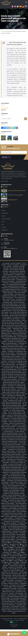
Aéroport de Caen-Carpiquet (15, 195)
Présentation (5, 213)
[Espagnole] (20, 6)
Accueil (3, 31)
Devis (3, 222)
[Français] (12, 6)
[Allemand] (23, 6)
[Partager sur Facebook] (4, 181)
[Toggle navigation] (26, 2)
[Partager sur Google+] (6, 181)
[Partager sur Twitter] (2, 181)
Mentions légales (14, 625)
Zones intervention (6, 219)
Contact (4, 227)
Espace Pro (14, 626)
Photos (3, 216)
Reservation (4, 230)
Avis (3, 224)
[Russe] (26, 6)
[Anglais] (15, 6)
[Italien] (18, 6)
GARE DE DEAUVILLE (12, 199)
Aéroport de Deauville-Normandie (16, 190)
